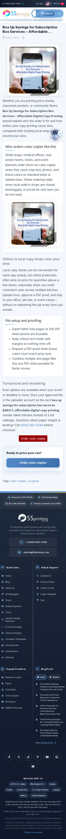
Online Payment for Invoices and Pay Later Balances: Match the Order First (50, 709)
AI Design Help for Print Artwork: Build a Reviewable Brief (49, 733)
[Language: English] (48, 4)
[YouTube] (47, 757)
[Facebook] (9, 757)
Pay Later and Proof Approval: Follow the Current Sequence (49, 697)
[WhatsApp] (22, 4)
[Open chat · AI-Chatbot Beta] (58, 135)
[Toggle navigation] (59, 13)
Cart (59, 4)
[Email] (33, 766)
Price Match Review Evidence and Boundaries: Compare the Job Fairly (52, 687)
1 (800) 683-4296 (12, 4)
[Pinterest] (37, 757)
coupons (33, 481)
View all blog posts (44, 743)
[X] (19, 757)
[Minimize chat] (60, 133)
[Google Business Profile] (56, 757)
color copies (18, 481)
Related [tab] (56, 677)
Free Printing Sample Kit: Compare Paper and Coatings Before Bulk (51, 722)
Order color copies (33, 438)
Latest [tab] (42, 677)
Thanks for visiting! (33, 832)
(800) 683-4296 (32, 425)
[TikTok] (28, 757)
